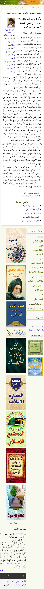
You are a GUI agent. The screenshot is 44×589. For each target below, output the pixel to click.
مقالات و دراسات (19, 7)
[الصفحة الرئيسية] (22, 4)
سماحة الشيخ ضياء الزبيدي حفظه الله (19, 583)
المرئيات (40, 295)
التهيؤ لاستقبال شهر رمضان (30, 221)
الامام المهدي (11, 65)
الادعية (13, 68)
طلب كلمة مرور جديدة (36, 330)
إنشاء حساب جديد (38, 326)
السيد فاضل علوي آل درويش (9, 31)
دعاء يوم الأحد (20, 529)
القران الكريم (38, 241)
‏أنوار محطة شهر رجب (32, 209)
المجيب (38, 7)
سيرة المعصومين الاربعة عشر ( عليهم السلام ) (10, 48)
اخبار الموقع (38, 299)
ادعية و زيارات (30, 7)
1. (39, 193)
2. (39, 196)
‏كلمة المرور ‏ (40, 317)
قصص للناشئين (37, 277)
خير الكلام (39, 290)
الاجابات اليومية (37, 263)
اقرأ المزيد (3, 570)
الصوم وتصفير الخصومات (31, 217)
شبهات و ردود (8, 7)
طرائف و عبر (38, 286)
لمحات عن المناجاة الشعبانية (30, 205)
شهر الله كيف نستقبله (32, 213)
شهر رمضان (10, 70)
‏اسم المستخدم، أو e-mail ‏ (35, 308)
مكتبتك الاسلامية (36, 272)
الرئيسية (39, 13)
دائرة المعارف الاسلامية (38, 252)
